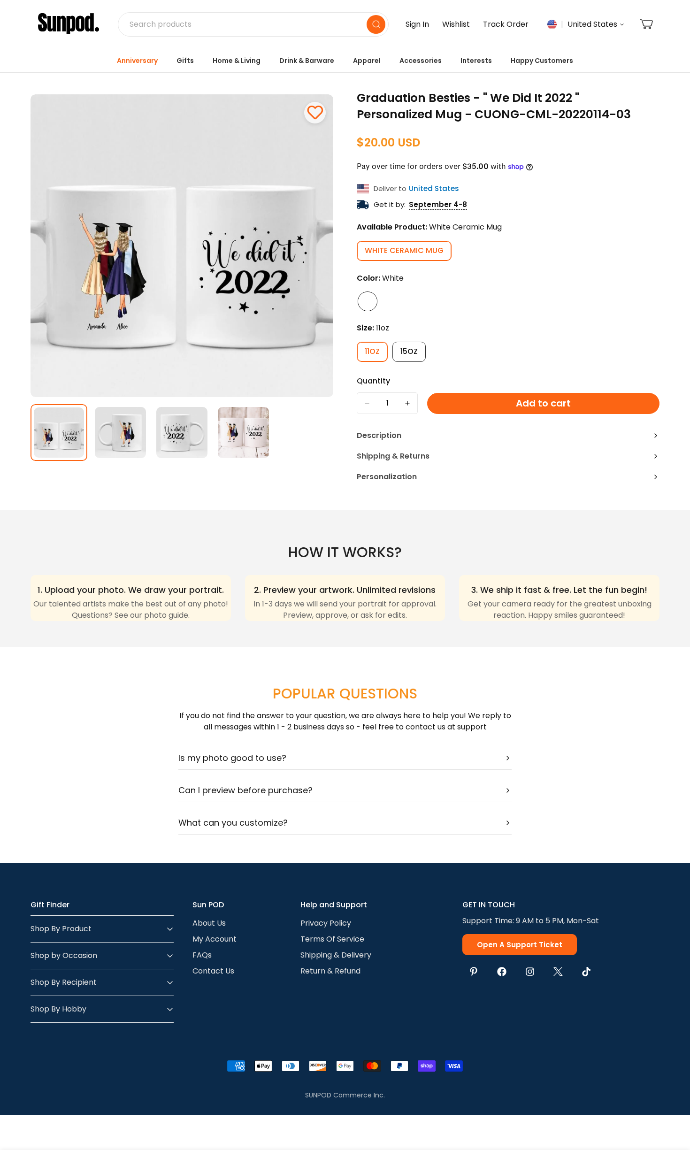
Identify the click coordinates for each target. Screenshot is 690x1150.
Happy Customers (542, 60)
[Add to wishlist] (315, 112)
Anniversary (137, 60)
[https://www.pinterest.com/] (473, 971)
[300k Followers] (502, 971)
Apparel (367, 60)
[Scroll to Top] (671, 1099)
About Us (209, 923)
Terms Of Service (332, 939)
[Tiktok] (586, 971)
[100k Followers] (530, 971)
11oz (376, 354)
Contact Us (213, 971)
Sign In (417, 24)
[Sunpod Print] (68, 24)
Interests (476, 60)
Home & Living (237, 60)
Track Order (506, 24)
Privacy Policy (325, 923)
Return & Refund (330, 971)
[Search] (376, 24)
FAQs (202, 955)
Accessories (420, 60)
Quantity (373, 381)
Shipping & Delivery (335, 955)
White (367, 301)
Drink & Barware (306, 60)
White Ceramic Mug (408, 253)
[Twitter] (558, 971)
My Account (214, 939)
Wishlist (456, 24)
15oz (413, 354)
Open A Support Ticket (519, 945)
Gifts (185, 60)
